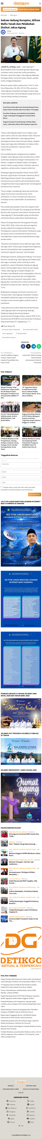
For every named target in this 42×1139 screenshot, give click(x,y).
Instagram (12, 1112)
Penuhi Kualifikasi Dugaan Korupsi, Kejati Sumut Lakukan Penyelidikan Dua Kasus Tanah (10, 358)
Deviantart (12, 1115)
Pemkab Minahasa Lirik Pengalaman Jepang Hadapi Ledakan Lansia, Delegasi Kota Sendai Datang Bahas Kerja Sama (10, 444)
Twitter (32, 1101)
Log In (20, 1093)
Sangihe (24, 832)
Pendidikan (23, 860)
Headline (12, 842)
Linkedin (32, 1112)
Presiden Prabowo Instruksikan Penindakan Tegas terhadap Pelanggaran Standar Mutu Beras (19, 115)
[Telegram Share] (33, 346)
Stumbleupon (12, 1108)
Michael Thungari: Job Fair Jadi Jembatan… (21, 863)
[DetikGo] (21, 3)
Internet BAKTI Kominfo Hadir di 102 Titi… (23, 920)
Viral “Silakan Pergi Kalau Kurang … (23, 844)
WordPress (32, 1108)
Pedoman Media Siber (11, 1089)
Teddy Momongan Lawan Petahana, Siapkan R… (23, 911)
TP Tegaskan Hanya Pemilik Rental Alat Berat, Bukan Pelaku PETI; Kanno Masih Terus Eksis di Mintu (31, 391)
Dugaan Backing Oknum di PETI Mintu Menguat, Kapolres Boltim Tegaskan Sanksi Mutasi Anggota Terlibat (31, 418)
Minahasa (22, 849)
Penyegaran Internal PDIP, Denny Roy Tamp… (24, 835)
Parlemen (12, 832)
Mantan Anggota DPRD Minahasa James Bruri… (24, 854)
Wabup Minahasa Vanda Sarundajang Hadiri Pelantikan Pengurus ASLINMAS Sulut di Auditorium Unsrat (31, 443)
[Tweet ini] (28, 346)
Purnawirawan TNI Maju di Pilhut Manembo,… (22, 873)
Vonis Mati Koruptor (9, 337)
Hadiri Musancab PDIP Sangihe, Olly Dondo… (23, 882)
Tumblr (32, 1105)
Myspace (32, 1115)
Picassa (12, 1122)
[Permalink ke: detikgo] (3, 32)
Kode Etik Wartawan (31, 1089)
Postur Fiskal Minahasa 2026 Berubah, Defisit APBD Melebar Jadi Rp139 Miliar (10, 417)
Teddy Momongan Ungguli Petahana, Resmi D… (24, 902)
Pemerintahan (31, 849)
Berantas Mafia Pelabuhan (11, 329)
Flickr (32, 1122)
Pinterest (12, 1105)
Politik (18, 832)
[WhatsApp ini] (39, 346)
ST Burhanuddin (21, 333)
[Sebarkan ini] (23, 346)
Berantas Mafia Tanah (30, 329)
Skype (12, 1119)
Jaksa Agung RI (7, 333)
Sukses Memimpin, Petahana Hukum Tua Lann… (23, 892)
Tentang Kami (31, 1086)
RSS (22, 1126)
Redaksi (11, 1086)
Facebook (12, 1101)
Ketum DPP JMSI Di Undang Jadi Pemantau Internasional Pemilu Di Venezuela (32, 358)
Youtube (32, 1119)
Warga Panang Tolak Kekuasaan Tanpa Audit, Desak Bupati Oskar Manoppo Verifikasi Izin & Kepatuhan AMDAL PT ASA (10, 392)
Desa (10, 849)
